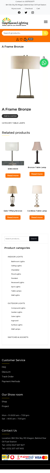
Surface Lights (16, 325)
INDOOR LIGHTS (15, 257)
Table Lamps (18, 123)
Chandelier (15, 270)
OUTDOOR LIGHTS (16, 303)
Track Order (8, 376)
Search (34, 239)
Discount (6, 372)
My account (16, 8)
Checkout (29, 8)
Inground (14, 321)
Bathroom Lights (18, 261)
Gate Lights (15, 316)
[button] (44, 57)
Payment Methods (11, 381)
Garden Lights (16, 312)
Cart (38, 8)
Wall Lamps (15, 329)
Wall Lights (15, 295)
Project (5, 406)
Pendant (14, 278)
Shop (4, 401)
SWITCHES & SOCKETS (18, 337)
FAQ (4, 367)
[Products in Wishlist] (21, 39)
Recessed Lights (17, 282)
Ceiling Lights (16, 266)
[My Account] (17, 39)
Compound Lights (18, 308)
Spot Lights (15, 287)
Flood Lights (16, 274)
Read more (13, 175)
